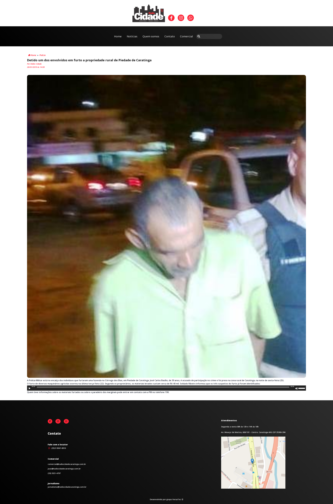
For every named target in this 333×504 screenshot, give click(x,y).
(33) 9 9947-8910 (58, 448)
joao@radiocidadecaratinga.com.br (64, 468)
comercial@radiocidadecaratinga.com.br (67, 464)
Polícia (42, 55)
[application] (166, 388)
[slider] (302, 388)
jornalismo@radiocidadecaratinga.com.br (67, 487)
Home (118, 36)
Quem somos (151, 36)
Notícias (132, 36)
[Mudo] (296, 388)
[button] (252, 461)
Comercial (186, 36)
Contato (169, 36)
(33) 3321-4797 (54, 473)
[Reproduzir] (29, 388)
